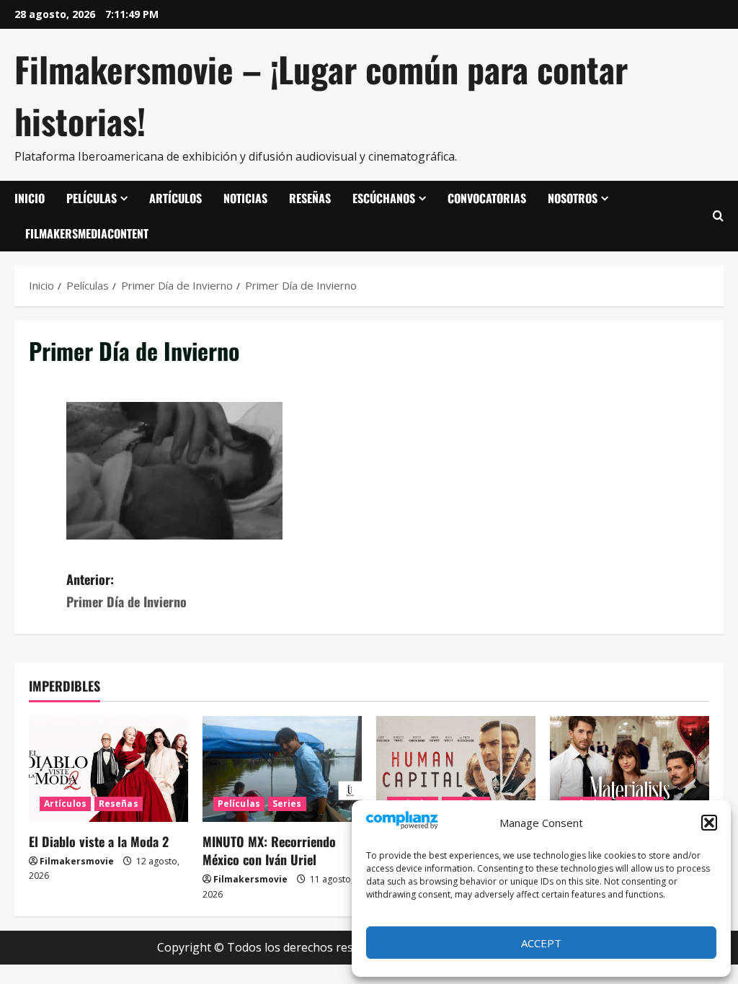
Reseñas (310, 198)
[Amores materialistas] (629, 769)
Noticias (245, 198)
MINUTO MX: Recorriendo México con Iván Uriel (269, 850)
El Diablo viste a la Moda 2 (99, 841)
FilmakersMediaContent (86, 233)
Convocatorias (487, 198)
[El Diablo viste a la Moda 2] (108, 769)
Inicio (29, 198)
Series (287, 803)
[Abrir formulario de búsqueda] (718, 216)
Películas (91, 198)
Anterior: (126, 590)
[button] (709, 822)
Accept (541, 943)
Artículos (175, 198)
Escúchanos (383, 198)
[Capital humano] (455, 769)
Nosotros (572, 198)
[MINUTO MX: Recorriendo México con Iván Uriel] (282, 769)
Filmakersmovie (77, 861)
